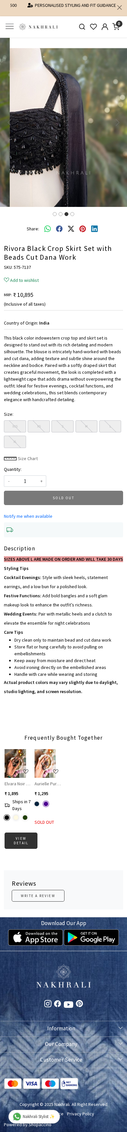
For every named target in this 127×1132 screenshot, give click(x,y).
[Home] (38, 21)
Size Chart (27, 453)
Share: (33, 223)
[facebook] (59, 223)
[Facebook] (58, 999)
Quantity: (12, 464)
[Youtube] (69, 1000)
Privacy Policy (80, 1108)
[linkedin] (94, 223)
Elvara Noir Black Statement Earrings (18, 778)
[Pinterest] (79, 999)
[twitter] (71, 223)
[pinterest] (83, 223)
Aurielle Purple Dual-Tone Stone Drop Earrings (48, 778)
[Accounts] (104, 21)
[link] (82, 21)
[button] (9, 117)
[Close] (119, 7)
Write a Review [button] (38, 890)
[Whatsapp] (47, 223)
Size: (8, 409)
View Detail (21, 835)
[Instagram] (48, 999)
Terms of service (47, 1108)
